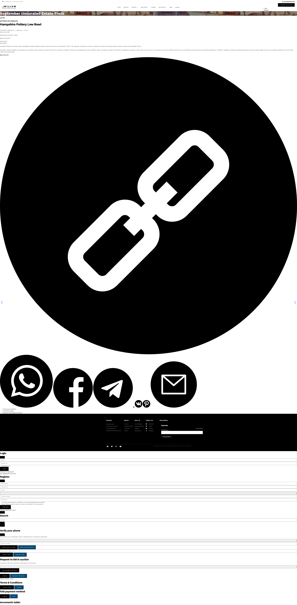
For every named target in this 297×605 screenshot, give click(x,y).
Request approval (18, 576)
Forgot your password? (7, 472)
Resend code (20, 554)
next (16, 21)
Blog (171, 7)
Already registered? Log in (8, 510)
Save (13, 596)
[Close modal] (2, 457)
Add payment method (9, 570)
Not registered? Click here (8, 473)
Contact (177, 7)
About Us (126, 7)
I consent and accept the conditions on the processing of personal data (23, 502)
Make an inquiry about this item (12, 413)
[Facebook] (107, 446)
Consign (153, 7)
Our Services (162, 7)
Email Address (165, 430)
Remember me (5, 466)
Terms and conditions (9, 409)
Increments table (8, 411)
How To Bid (144, 7)
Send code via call (27, 547)
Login (4, 468)
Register (5, 507)
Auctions (134, 7)
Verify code (6, 554)
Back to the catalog (9, 21)
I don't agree (7, 587)
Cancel (4, 576)
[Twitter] (111, 446)
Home (119, 7)
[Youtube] (120, 446)
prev (1, 21)
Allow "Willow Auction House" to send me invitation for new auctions (22, 504)
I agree (18, 587)
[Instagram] (116, 446)
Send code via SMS (8, 547)
